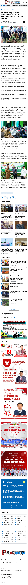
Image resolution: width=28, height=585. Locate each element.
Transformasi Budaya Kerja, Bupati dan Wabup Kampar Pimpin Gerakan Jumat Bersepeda (13, 91)
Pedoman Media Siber (6, 562)
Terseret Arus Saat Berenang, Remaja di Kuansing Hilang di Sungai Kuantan (17, 285)
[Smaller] (21, 22)
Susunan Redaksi (18, 559)
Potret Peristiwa (19, 580)
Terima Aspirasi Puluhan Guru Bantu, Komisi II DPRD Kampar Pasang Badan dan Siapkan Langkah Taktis (20, 232)
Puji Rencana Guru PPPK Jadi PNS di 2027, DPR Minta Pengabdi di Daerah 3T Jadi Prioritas (18, 293)
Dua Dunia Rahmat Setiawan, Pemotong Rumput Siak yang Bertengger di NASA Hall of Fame (14, 506)
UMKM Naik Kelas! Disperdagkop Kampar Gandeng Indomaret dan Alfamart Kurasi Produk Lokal (13, 87)
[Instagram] (5, 577)
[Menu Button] (2, 2)
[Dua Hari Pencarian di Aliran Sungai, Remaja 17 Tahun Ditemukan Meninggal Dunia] (5, 270)
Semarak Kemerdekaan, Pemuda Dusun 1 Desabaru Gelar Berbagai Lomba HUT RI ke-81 (13, 497)
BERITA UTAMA (1, 262)
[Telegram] (8, 197)
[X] (5, 197)
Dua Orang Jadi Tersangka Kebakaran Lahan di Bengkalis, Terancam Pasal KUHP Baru (17, 300)
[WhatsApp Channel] (10, 577)
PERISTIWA (1, 269)
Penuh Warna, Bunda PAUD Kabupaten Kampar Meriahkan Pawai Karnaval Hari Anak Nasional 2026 (7, 249)
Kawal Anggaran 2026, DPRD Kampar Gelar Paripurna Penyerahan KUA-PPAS (13, 95)
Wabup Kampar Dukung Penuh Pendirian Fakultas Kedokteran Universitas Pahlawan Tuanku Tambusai (20, 215)
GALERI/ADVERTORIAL (7, 193)
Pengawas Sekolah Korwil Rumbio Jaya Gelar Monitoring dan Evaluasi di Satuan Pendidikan (14, 99)
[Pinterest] (10, 197)
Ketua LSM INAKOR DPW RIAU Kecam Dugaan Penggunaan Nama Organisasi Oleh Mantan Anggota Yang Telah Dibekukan (18, 261)
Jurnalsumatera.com (5, 570)
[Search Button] (26, 2)
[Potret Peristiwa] (12, 2)
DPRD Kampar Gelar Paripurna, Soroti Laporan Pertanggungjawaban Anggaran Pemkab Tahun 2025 (7, 215)
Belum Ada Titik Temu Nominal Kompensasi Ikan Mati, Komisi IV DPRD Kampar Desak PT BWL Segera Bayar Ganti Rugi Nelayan (21, 249)
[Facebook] (2, 197)
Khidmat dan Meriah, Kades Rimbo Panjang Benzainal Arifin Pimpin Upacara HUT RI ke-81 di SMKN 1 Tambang (14, 491)
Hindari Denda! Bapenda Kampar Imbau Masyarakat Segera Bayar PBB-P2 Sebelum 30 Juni (13, 83)
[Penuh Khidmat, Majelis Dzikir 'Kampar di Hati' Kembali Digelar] (7, 225)
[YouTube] (8, 577)
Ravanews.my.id (18, 570)
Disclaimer (17, 562)
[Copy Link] (16, 197)
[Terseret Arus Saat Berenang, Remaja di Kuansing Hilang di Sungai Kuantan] (5, 286)
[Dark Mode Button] (23, 2)
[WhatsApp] (13, 197)
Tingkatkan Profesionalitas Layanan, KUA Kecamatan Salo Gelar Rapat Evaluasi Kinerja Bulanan (13, 79)
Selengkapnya (13, 309)
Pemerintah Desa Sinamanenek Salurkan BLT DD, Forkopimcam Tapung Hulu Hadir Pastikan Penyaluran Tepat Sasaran (17, 277)
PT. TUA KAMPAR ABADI (9, 580)
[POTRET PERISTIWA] (13, 552)
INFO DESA (1, 277)
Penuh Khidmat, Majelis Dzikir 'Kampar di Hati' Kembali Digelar (6, 232)
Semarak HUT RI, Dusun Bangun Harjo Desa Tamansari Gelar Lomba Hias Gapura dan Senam (14, 486)
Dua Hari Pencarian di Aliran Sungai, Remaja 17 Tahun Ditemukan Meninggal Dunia (18, 269)
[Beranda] (1, 9)
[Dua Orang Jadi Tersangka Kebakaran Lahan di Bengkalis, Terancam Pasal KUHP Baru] (5, 302)
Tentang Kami (4, 559)
